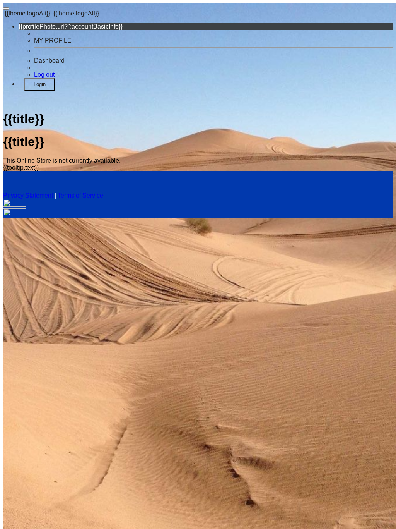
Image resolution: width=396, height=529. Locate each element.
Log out (44, 74)
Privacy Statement (28, 195)
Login (40, 84)
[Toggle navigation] (6, 8)
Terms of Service (80, 195)
